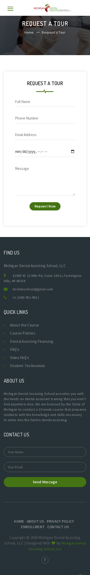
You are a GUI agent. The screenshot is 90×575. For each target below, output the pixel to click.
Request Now (45, 206)
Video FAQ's (19, 357)
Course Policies (22, 333)
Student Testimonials (27, 365)
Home (29, 32)
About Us (35, 521)
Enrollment (32, 526)
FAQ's (14, 349)
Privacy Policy (60, 521)
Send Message (45, 482)
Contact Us (58, 526)
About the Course (24, 325)
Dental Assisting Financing (31, 341)
